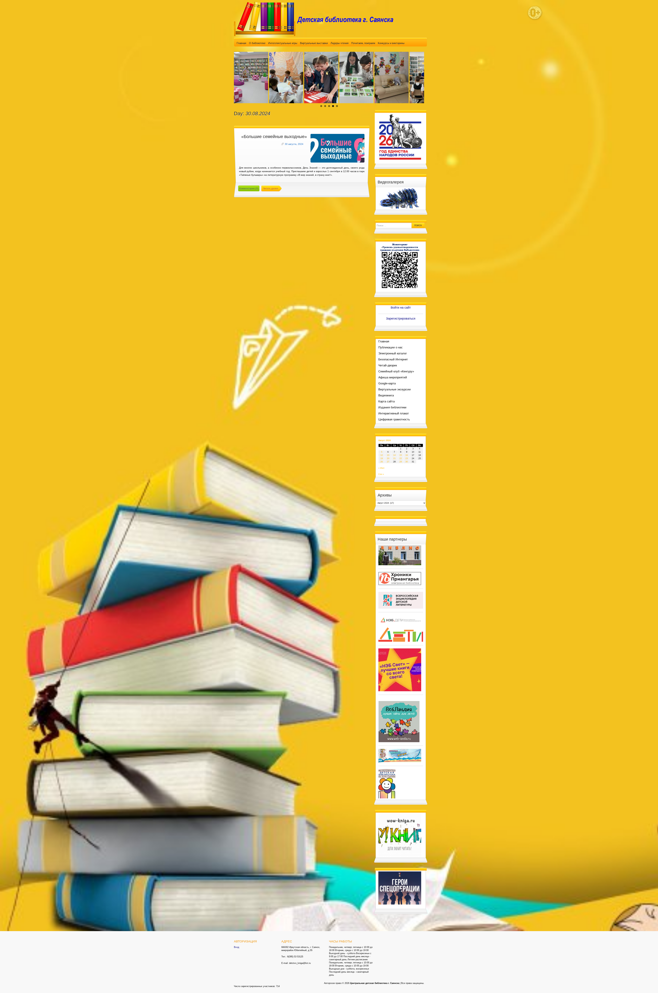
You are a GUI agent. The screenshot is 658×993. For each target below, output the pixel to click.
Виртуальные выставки (314, 43)
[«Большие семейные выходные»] (337, 148)
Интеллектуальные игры (282, 43)
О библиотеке (257, 43)
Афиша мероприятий (392, 377)
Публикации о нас (390, 347)
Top (650, 985)
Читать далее (270, 188)
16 (406, 455)
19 (381, 458)
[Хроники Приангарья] (399, 578)
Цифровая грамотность (394, 419)
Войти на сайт (401, 307)
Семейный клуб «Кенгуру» (396, 371)
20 (388, 458)
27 (388, 461)
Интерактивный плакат (393, 413)
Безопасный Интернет (393, 359)
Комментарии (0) (248, 188)
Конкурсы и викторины (391, 43)
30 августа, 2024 (294, 144)
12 (381, 455)
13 (388, 455)
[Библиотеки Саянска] (399, 555)
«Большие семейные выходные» (274, 136)
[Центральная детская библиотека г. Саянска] (316, 18)
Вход (236, 947)
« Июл (381, 468)
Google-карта (387, 383)
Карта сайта (386, 401)
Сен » (381, 474)
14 (394, 455)
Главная (241, 43)
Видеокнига (386, 395)
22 (400, 458)
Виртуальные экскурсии (394, 389)
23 (406, 458)
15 (400, 455)
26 (381, 461)
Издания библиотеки (392, 407)
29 (400, 461)
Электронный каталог (392, 353)
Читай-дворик (387, 365)
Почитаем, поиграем (363, 43)
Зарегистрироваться (400, 318)
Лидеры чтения (340, 43)
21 (394, 458)
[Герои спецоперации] (399, 888)
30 (406, 461)
